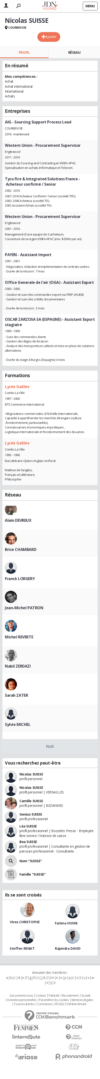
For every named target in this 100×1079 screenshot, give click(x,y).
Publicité (54, 995)
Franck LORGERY (20, 578)
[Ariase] (26, 1056)
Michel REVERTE (19, 637)
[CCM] (74, 1027)
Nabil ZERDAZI (18, 666)
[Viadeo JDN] (74, 1047)
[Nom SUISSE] (11, 861)
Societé (86, 995)
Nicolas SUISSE (31, 774)
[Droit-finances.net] (74, 1037)
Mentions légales (82, 1000)
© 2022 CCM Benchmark (70, 1004)
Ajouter (50, 36)
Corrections (44, 1004)
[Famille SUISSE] (11, 874)
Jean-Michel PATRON (24, 607)
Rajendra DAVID (67, 948)
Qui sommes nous (21, 995)
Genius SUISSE (30, 814)
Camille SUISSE (31, 801)
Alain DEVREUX (18, 520)
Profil (24, 52)
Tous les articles (24, 1004)
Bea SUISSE (28, 841)
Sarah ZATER (16, 695)
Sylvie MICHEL (18, 724)
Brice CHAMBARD (20, 549)
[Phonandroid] (74, 1056)
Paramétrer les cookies (54, 1000)
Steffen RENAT (22, 948)
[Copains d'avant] (26, 1047)
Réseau (74, 52)
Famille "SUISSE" (32, 874)
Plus (50, 746)
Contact (41, 995)
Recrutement (70, 995)
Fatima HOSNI (66, 923)
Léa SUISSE (28, 826)
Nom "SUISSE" (30, 861)
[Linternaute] (26, 1037)
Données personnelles (21, 1000)
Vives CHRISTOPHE (25, 922)
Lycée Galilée (17, 386)
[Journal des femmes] (26, 1028)
